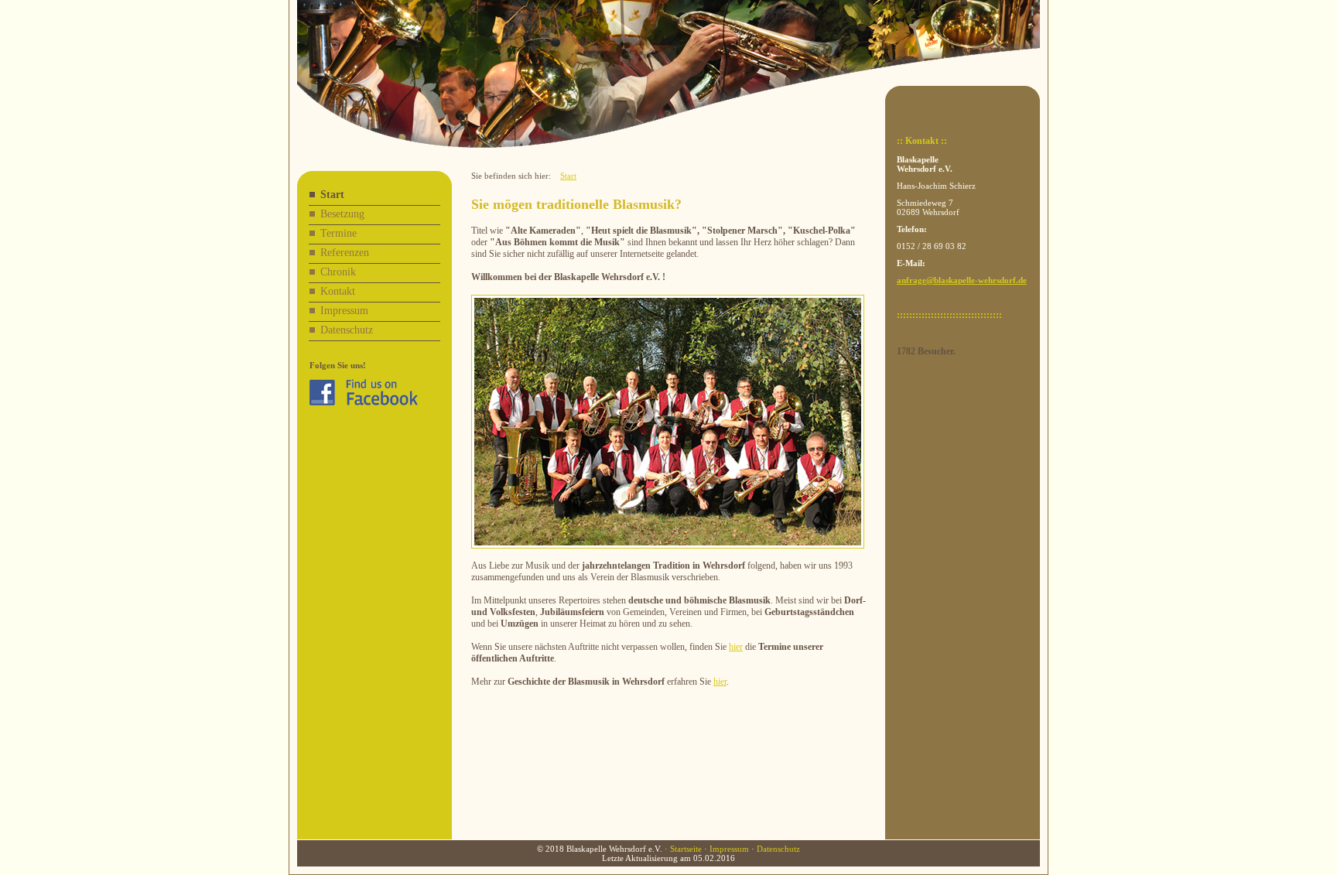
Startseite (686, 848)
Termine (338, 233)
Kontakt (337, 291)
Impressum (344, 310)
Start (332, 194)
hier (736, 646)
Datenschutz (346, 330)
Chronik (338, 272)
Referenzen (344, 252)
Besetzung (342, 214)
